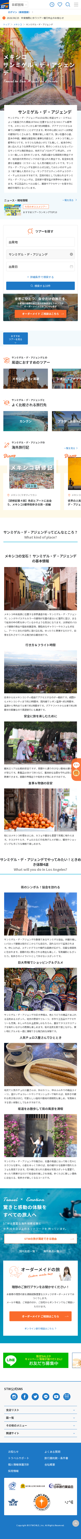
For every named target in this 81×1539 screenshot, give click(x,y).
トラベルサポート (18, 1458)
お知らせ (13, 1451)
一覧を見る (68, 200)
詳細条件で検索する (42, 277)
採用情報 (13, 1471)
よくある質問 (52, 1451)
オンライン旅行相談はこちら (39, 1328)
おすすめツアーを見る (15, 337)
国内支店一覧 (27, 1251)
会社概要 (49, 1464)
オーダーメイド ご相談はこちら (40, 1316)
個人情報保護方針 (18, 1464)
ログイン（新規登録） (19, 12)
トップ (6, 24)
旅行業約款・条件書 (56, 1458)
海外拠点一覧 (51, 1251)
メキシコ (18, 24)
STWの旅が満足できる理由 (40, 1239)
